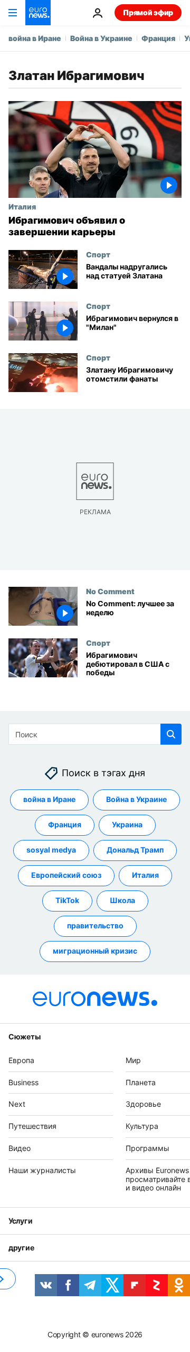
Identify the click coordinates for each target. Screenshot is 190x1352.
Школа (122, 900)
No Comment (110, 591)
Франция (158, 38)
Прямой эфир (148, 12)
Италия (22, 206)
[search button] (171, 734)
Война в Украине (101, 38)
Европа (21, 1060)
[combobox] (95, 734)
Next (16, 1103)
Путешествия (32, 1125)
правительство (95, 925)
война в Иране (34, 38)
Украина (127, 824)
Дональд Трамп (135, 849)
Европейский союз (66, 874)
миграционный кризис (95, 950)
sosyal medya (51, 849)
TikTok (67, 900)
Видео (19, 1148)
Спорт (98, 254)
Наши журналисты (42, 1170)
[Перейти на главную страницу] (38, 12)
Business (23, 1082)
